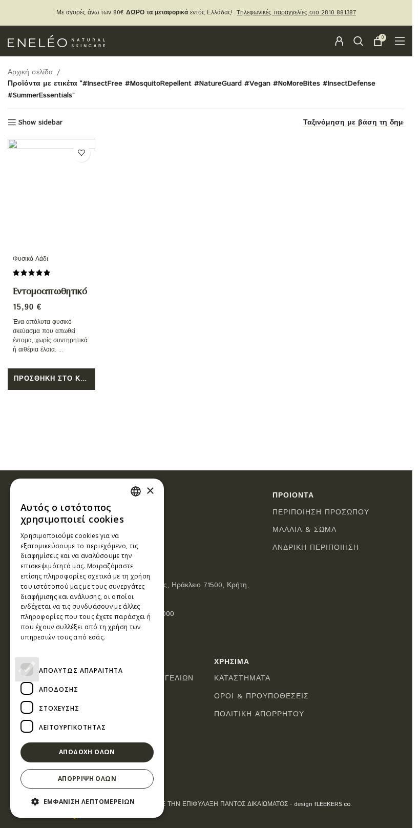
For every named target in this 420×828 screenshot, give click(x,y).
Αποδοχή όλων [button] (87, 752)
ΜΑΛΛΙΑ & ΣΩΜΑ (304, 530)
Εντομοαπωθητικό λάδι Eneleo (50, 298)
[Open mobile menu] (400, 41)
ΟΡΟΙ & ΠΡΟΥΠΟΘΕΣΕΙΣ (261, 696)
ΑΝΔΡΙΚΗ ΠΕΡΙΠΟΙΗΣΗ (315, 548)
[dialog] (87, 648)
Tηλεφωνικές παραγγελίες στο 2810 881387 (296, 12)
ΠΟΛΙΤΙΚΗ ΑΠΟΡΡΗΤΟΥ (259, 714)
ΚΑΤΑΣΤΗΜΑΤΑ (242, 679)
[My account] (339, 41)
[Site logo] (56, 41)
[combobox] (136, 491)
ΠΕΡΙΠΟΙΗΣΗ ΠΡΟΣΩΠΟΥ (320, 513)
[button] (51, 379)
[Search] (358, 41)
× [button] (150, 491)
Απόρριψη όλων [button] (87, 778)
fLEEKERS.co (332, 804)
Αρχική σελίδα (30, 72)
